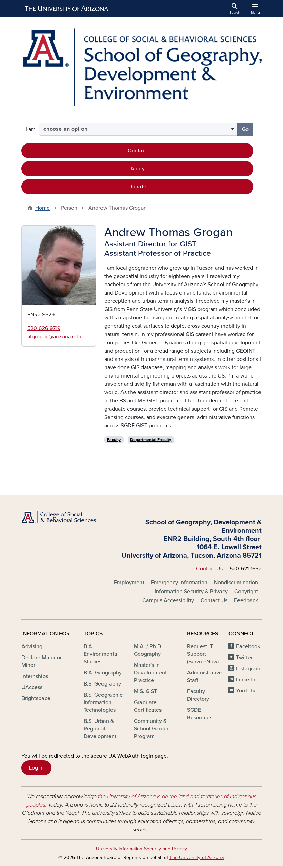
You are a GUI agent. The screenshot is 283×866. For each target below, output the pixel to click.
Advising (31, 646)
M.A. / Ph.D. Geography (148, 650)
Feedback (246, 600)
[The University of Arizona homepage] (67, 8)
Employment (129, 582)
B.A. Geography (103, 672)
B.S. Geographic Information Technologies (103, 702)
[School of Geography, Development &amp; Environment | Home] (141, 67)
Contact (137, 150)
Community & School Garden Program (152, 729)
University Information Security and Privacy (141, 849)
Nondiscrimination (236, 582)
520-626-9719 (43, 328)
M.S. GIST (145, 691)
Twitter (244, 657)
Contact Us (209, 568)
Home (42, 208)
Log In (36, 767)
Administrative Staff (204, 676)
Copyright (246, 591)
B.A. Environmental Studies (101, 654)
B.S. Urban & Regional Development (100, 729)
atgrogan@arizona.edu (54, 336)
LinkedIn (246, 679)
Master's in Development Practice (150, 673)
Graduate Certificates (148, 706)
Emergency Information (179, 582)
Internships (34, 676)
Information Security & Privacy (191, 591)
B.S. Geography (102, 683)
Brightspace (35, 698)
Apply (137, 168)
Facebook (248, 646)
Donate (137, 186)
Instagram (248, 668)
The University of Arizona (196, 857)
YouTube (246, 690)
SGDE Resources (199, 714)
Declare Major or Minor (41, 661)
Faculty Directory (198, 695)
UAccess (31, 687)
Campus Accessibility (168, 600)
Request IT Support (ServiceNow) (203, 654)
